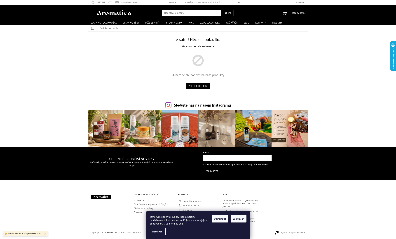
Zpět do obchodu (198, 86)
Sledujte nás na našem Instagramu (202, 105)
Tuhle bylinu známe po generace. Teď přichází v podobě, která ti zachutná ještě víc (240, 203)
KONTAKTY (174, 2)
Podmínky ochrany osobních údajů (202, 2)
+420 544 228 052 (192, 205)
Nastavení (157, 231)
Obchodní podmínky (143, 208)
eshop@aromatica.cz (192, 201)
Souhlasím (238, 218)
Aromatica (187, 210)
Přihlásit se (212, 171)
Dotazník (138, 212)
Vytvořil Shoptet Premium (293, 232)
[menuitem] (104, 22)
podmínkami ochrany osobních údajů (250, 164)
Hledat (227, 12)
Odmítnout (220, 218)
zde (181, 223)
